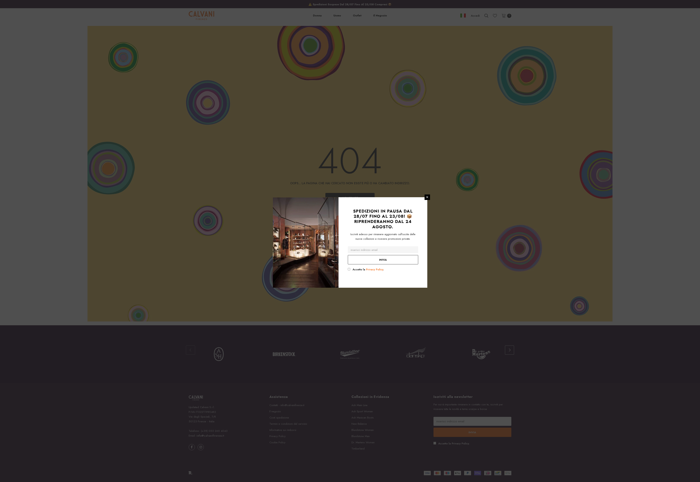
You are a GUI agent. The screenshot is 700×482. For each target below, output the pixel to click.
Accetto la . (368, 269)
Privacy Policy (374, 269)
